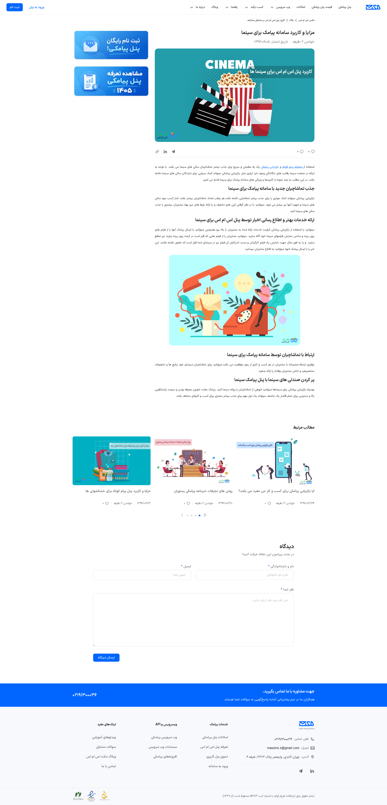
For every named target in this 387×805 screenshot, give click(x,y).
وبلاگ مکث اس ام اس (101, 756)
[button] (157, 151)
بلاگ (291, 20)
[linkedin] (165, 151)
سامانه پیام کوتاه (292, 167)
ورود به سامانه (218, 766)
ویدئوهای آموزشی (104, 737)
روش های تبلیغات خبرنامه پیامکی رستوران (203, 491)
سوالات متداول (106, 747)
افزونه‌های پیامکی (165, 756)
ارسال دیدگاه (106, 657)
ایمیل (186, 566)
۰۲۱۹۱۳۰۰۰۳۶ (85, 695)
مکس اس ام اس (306, 20)
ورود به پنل (36, 7)
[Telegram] (300, 771)
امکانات (300, 7)
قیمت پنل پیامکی (322, 7)
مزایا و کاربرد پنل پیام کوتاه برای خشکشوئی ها (118, 491)
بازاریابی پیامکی (270, 167)
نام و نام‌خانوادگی (281, 566)
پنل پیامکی (344, 7)
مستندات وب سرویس (163, 747)
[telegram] (173, 151)
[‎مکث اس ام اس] (373, 7)
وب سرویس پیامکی (164, 737)
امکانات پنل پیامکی (215, 737)
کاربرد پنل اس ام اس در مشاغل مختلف (266, 20)
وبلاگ (214, 7)
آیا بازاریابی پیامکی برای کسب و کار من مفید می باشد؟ (276, 491)
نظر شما (287, 589)
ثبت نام (15, 7)
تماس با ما (108, 766)
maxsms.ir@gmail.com (283, 748)
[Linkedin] (312, 771)
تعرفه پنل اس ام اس (214, 747)
